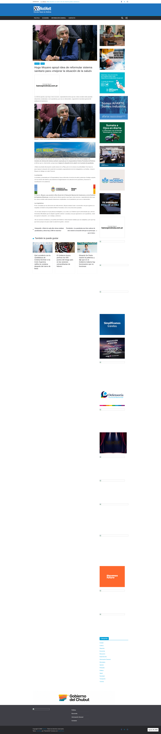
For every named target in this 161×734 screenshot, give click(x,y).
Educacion (102, 654)
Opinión (102, 665)
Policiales (102, 667)
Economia (102, 651)
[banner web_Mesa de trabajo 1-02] (114, 535)
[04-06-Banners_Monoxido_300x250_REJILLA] (112, 409)
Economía (45, 18)
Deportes (102, 648)
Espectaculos (103, 656)
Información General (58, 18)
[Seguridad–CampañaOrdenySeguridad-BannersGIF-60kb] (112, 480)
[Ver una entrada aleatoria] (126, 18)
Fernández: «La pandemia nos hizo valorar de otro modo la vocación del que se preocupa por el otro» (80, 231)
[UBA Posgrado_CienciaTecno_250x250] (110, 194)
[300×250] (112, 49)
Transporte (102, 678)
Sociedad (102, 676)
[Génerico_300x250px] (112, 26)
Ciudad (101, 642)
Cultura (101, 645)
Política (37, 18)
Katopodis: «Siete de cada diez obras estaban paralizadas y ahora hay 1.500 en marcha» (49, 229)
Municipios (102, 662)
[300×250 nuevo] (112, 315)
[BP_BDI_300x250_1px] (47, 76)
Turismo (102, 681)
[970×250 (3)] (64, 143)
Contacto (72, 18)
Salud (42, 63)
